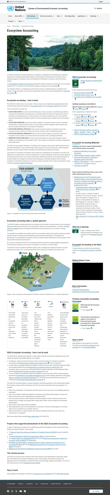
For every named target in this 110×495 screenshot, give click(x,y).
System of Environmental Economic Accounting (48, 8)
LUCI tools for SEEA (80, 166)
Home (10, 16)
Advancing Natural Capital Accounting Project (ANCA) (27, 436)
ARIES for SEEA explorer (81, 161)
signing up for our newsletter (43, 474)
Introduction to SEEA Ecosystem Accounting (85, 292)
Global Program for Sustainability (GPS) (23, 438)
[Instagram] (12, 491)
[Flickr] (25, 491)
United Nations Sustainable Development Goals (30, 375)
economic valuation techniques (23, 163)
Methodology (30, 16)
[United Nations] (16, 8)
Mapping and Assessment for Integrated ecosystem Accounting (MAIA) (30, 449)
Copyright (29, 484)
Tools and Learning (45, 16)
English (101, 1)
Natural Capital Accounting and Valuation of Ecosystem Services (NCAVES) (34, 432)
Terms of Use (67, 484)
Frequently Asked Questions (80, 290)
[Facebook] (8, 491)
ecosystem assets (36, 106)
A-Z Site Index (11, 484)
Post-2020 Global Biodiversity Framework (30, 380)
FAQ (37, 484)
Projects (10, 21)
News (19, 21)
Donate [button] (97, 491)
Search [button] (99, 8)
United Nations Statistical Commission (21, 84)
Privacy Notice (55, 484)
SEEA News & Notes (63, 474)
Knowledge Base (70, 16)
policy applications (33, 416)
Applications (80, 16)
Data (58, 16)
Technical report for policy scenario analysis (87, 155)
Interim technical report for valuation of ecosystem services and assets (86, 158)
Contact (20, 484)
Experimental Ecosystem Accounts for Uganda (28, 371)
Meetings (92, 16)
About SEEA (17, 16)
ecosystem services (53, 106)
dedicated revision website (32, 463)
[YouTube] (21, 491)
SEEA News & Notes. (90, 347)
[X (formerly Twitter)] (16, 491)
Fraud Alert (44, 484)
